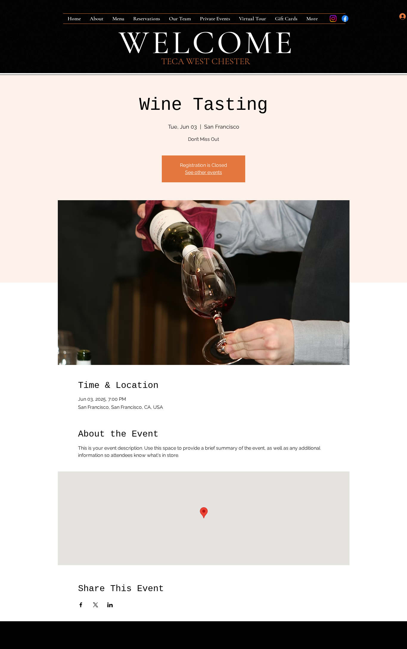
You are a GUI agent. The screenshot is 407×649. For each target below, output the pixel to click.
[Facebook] (345, 18)
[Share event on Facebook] (81, 604)
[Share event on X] (95, 604)
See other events (203, 172)
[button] (390, 16)
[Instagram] (333, 18)
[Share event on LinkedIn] (110, 604)
